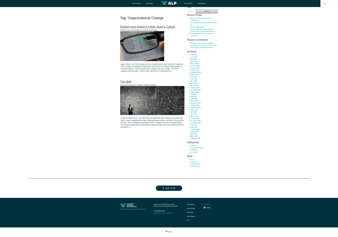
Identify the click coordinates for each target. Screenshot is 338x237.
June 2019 (194, 79)
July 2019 (194, 77)
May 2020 (194, 59)
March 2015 (194, 136)
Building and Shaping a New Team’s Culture (147, 26)
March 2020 (194, 63)
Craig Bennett (153, 30)
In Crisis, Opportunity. (197, 27)
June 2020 (194, 57)
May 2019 (194, 81)
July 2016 (194, 125)
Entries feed (194, 161)
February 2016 (195, 129)
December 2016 (196, 120)
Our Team (190, 212)
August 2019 (195, 74)
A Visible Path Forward (205, 47)
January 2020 (195, 68)
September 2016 (196, 123)
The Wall (125, 81)
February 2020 (195, 66)
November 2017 (196, 103)
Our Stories (194, 152)
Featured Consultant (197, 148)
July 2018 (194, 94)
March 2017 (194, 116)
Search (159, 1)
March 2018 (194, 101)
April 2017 (194, 114)
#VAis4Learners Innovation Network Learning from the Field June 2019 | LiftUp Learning (204, 45)
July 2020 (194, 55)
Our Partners (191, 216)
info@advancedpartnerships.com (164, 213)
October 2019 (195, 70)
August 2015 (195, 131)
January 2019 (195, 88)
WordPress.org (195, 166)
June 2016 (194, 127)
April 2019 (194, 83)
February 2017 (195, 118)
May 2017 (194, 112)
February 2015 (195, 138)
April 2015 (194, 134)
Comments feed (196, 164)
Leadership (194, 150)
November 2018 (196, 90)
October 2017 (195, 105)
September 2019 (196, 72)
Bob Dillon (153, 85)
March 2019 (194, 85)
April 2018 (194, 98)
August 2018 (195, 92)
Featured (193, 145)
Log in (192, 159)
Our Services (191, 208)
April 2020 (194, 61)
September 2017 (196, 107)
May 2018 (194, 96)
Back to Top (170, 188)
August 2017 (194, 109)
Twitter (208, 207)
